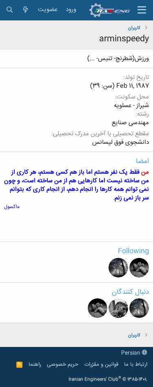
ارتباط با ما (135, 364)
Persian (131, 353)
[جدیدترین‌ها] (25, 10)
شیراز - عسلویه (131, 106)
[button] (141, 10)
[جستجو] (10, 10)
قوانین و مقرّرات (101, 364)
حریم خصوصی (62, 364)
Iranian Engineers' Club (108, 379)
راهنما (35, 364)
